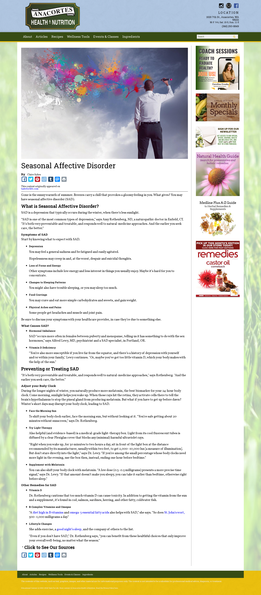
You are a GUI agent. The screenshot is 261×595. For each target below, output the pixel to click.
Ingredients (131, 36)
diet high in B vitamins (48, 512)
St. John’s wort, (174, 512)
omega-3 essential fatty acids (90, 512)
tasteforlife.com (29, 189)
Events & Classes (106, 36)
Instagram (221, 5)
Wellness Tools (78, 36)
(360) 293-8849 (230, 26)
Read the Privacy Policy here (107, 588)
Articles (42, 36)
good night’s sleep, (70, 529)
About (27, 36)
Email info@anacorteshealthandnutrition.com (228, 5)
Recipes (57, 36)
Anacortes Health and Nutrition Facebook (236, 5)
